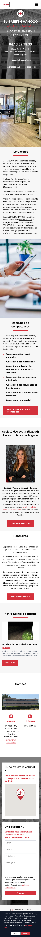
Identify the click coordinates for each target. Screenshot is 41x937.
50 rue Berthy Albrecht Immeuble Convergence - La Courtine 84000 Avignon (21, 52)
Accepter (15, 933)
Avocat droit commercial (18, 400)
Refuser (26, 933)
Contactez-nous (12, 67)
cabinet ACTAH (25, 219)
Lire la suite (10, 663)
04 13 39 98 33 (30, 67)
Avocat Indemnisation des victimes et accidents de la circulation (19, 369)
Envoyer (20, 893)
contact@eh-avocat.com (21, 60)
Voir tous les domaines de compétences (19, 411)
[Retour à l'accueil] (6, 4)
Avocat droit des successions (20, 361)
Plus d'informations (20, 597)
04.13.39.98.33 (20, 44)
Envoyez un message (21, 523)
